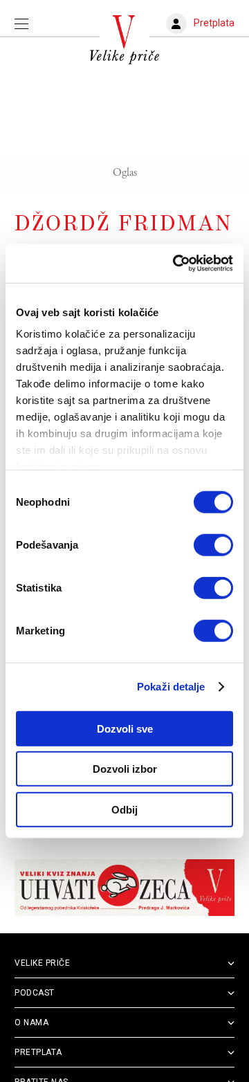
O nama (31, 1022)
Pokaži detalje (171, 687)
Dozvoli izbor (125, 769)
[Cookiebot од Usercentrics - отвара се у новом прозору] (175, 264)
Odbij (124, 809)
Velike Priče (42, 963)
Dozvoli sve (125, 728)
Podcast (35, 993)
